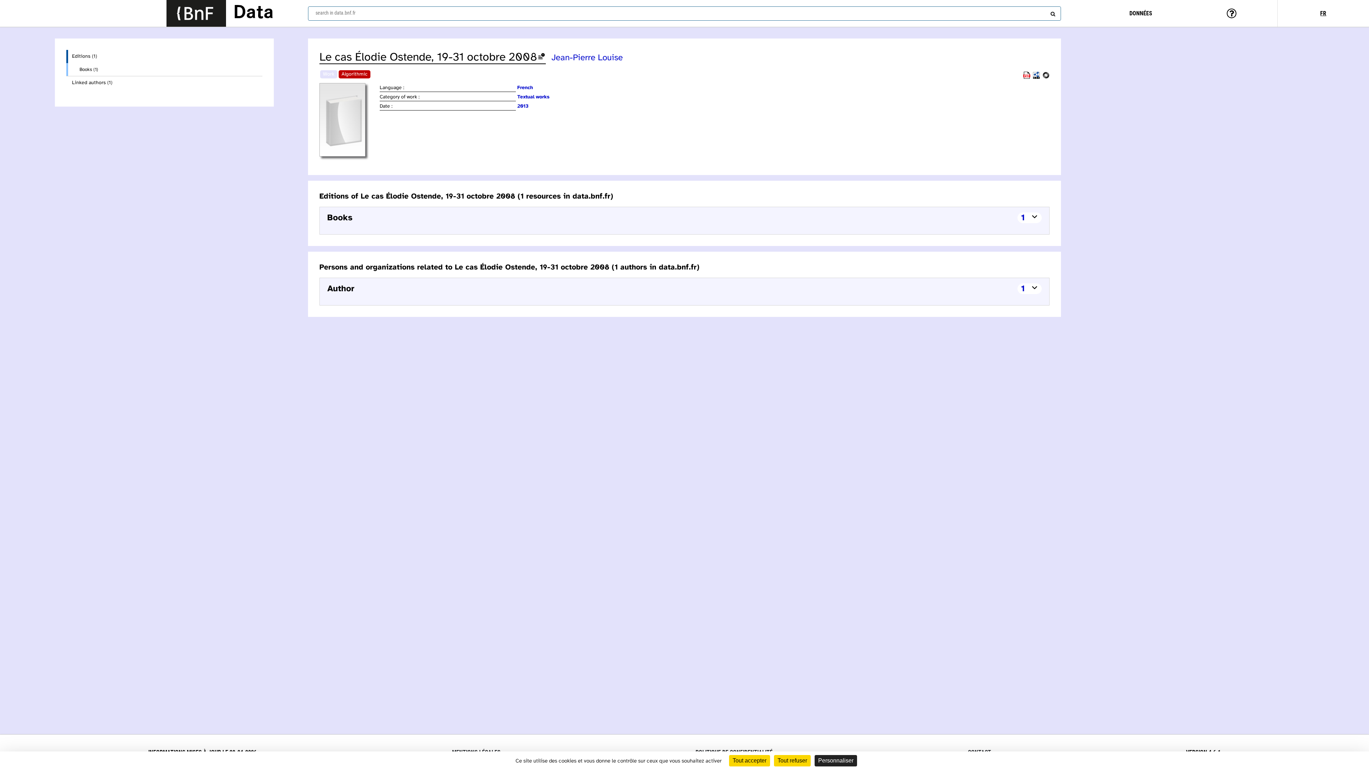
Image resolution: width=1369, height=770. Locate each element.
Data (253, 13)
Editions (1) (84, 56)
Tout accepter (749, 761)
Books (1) (89, 69)
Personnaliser (835, 761)
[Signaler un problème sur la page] (541, 57)
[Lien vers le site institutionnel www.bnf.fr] (196, 13)
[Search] (1052, 12)
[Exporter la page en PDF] (1026, 77)
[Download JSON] (1046, 77)
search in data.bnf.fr (335, 13)
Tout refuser (792, 761)
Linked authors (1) (92, 83)
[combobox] (684, 13)
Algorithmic (355, 74)
